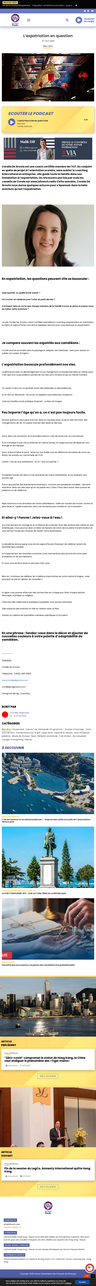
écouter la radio (89, 20)
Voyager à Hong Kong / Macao (17, 739)
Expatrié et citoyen (63, 732)
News (33, 736)
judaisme (6, 736)
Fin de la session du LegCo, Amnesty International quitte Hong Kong (47, 1170)
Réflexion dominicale (48, 736)
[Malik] (48, 148)
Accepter (82, 1282)
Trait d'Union (65, 736)
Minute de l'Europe (21, 736)
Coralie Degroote (19, 712)
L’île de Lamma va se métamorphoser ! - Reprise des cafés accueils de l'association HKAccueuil (46, 820)
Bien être (21, 123)
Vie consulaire (79, 736)
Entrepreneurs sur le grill (28, 732)
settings (68, 1283)
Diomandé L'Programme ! (50, 729)
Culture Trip (31, 729)
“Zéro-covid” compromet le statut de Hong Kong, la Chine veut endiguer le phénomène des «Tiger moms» (44, 1059)
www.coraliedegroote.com (15, 680)
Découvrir (48, 1076)
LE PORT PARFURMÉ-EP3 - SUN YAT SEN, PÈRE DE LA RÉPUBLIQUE (34, 893)
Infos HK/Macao (82, 732)
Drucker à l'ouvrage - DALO (78, 729)
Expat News (47, 732)
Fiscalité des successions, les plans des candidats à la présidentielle (38, 965)
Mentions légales (11, 1227)
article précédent (8, 1043)
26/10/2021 (26, 1065)
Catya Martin (12, 1176)
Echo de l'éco (8, 732)
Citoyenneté (18, 729)
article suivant (7, 1153)
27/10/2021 (26, 1176)
